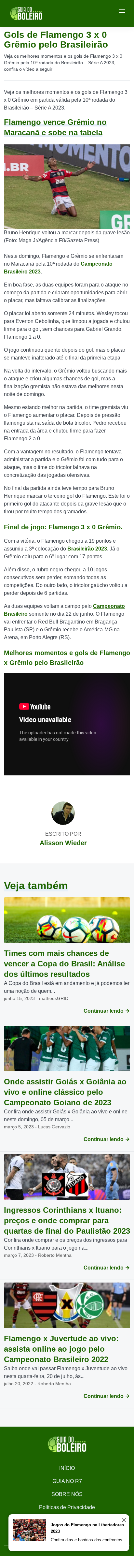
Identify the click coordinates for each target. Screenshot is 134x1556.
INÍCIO (67, 1468)
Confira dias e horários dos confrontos (86, 1539)
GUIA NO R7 (67, 1481)
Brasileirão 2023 (87, 548)
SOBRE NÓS (67, 1494)
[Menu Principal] (122, 13)
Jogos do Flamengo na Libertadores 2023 (87, 1528)
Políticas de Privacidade (67, 1507)
